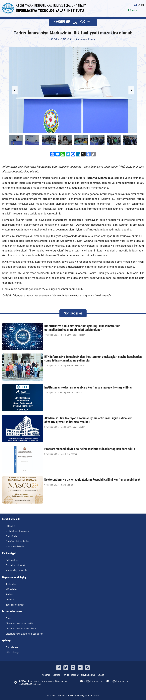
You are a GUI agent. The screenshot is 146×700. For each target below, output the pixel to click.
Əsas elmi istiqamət (15, 565)
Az (135, 5)
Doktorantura (12, 560)
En (139, 5)
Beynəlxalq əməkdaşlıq (14, 577)
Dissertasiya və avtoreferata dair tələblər (25, 633)
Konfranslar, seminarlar (17, 570)
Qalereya (6, 640)
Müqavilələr (11, 589)
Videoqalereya (12, 652)
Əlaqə (101, 675)
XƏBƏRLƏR (62, 21)
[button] (131, 90)
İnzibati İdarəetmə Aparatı (18, 531)
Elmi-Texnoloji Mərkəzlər (17, 541)
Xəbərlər (46, 675)
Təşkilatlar (11, 584)
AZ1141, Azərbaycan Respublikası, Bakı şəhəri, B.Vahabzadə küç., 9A (43, 682)
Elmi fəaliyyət (9, 553)
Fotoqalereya (12, 647)
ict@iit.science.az (93, 681)
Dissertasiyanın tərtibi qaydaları (21, 628)
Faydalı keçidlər (70, 675)
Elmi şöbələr (12, 536)
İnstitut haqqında (11, 519)
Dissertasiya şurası (12, 611)
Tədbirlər (10, 594)
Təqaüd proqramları (15, 604)
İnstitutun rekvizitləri (15, 546)
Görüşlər (10, 599)
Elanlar (9, 618)
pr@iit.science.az (120, 681)
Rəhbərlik (10, 526)
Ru (142, 5)
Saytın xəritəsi (88, 675)
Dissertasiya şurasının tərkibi (19, 623)
